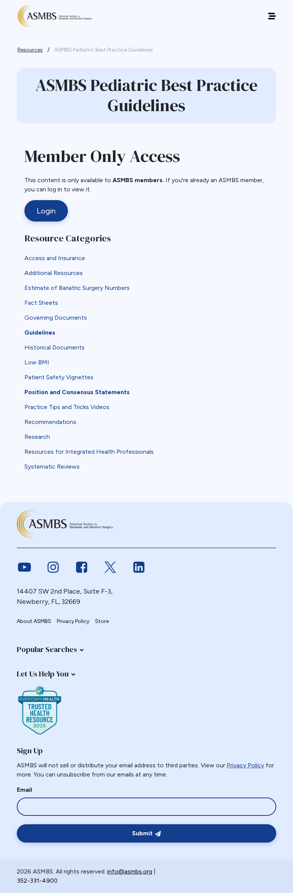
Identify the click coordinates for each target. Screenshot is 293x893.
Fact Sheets (41, 302)
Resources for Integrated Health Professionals (89, 451)
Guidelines (39, 332)
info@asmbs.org (129, 871)
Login (46, 210)
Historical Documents (54, 347)
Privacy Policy (73, 621)
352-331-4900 (37, 880)
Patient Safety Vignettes (58, 377)
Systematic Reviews (52, 466)
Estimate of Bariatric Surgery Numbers (77, 287)
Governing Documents (55, 317)
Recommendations (50, 421)
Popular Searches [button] (47, 649)
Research (37, 436)
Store (102, 621)
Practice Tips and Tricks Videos (66, 407)
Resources (30, 50)
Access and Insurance (54, 258)
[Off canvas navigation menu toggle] (272, 16)
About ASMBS (34, 621)
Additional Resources (53, 273)
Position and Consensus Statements (77, 392)
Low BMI (36, 362)
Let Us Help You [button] (43, 673)
